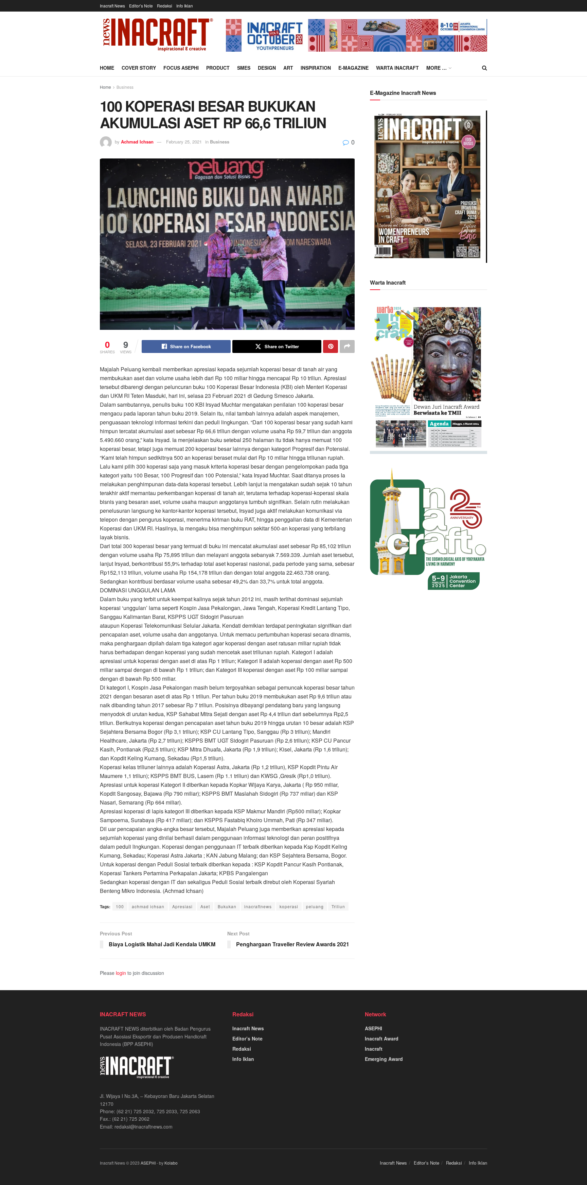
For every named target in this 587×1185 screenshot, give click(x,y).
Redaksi (164, 6)
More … (436, 67)
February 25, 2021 (184, 141)
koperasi (289, 906)
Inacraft (374, 1048)
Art (288, 67)
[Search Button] (484, 67)
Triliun (338, 906)
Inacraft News (112, 6)
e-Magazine (353, 67)
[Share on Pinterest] (330, 346)
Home (107, 67)
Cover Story (139, 67)
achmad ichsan (148, 906)
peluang (315, 906)
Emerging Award (384, 1058)
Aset (205, 906)
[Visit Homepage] (158, 35)
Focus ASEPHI (181, 67)
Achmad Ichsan (137, 141)
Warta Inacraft (397, 67)
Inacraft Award (381, 1038)
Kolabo (171, 1163)
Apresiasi (182, 906)
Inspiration (316, 67)
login (121, 972)
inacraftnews (258, 906)
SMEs (243, 67)
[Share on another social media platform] (347, 346)
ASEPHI (373, 1028)
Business (125, 87)
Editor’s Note (141, 6)
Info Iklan (184, 6)
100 (120, 906)
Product (218, 67)
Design (267, 67)
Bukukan (227, 906)
